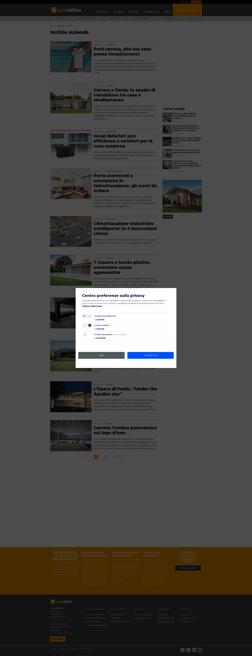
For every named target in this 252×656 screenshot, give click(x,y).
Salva (101, 355)
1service (99, 319)
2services (100, 338)
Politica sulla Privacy (92, 306)
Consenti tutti (150, 355)
